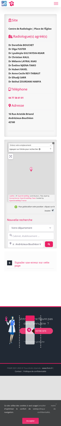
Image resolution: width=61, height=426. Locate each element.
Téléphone (19, 89)
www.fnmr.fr (47, 368)
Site (15, 20)
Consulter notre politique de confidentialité (46, 408)
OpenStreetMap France (17, 200)
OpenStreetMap (23, 196)
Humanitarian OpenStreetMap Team (22, 198)
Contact (18, 371)
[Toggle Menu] (56, 3)
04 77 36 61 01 (16, 97)
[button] (30, 263)
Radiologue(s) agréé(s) (30, 36)
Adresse (18, 105)
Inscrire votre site (36, 331)
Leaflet (11, 196)
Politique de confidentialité (34, 371)
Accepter (30, 421)
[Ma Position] (39, 149)
